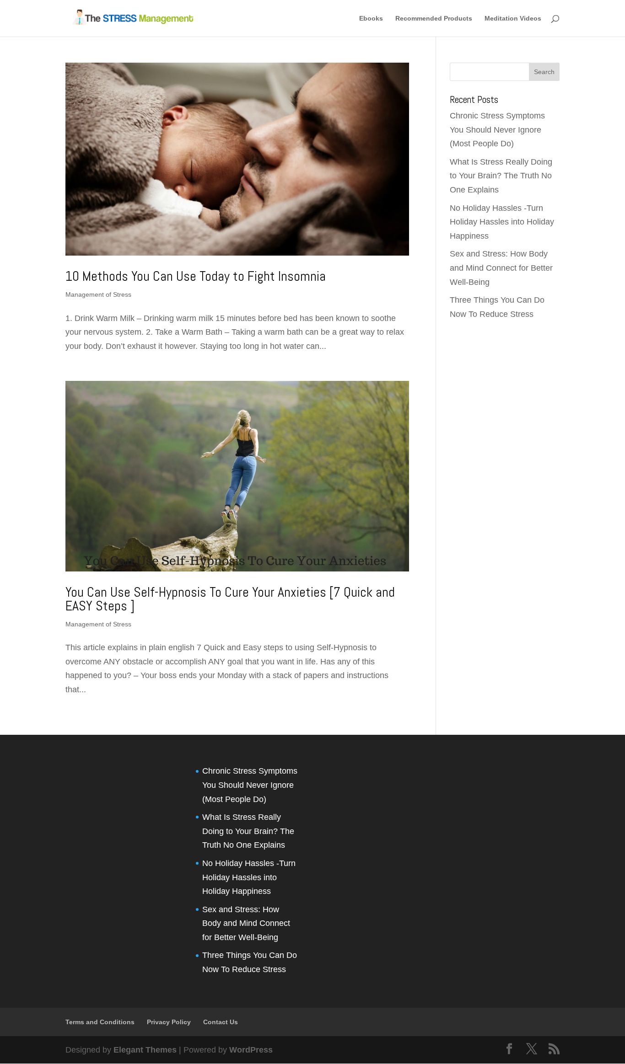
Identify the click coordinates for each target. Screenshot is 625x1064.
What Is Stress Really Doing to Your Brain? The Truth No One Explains (501, 175)
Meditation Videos (513, 18)
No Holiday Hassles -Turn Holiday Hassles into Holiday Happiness (502, 222)
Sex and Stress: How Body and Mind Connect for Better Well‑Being (501, 267)
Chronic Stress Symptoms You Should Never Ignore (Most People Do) (497, 129)
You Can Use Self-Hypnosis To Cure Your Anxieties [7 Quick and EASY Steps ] (230, 599)
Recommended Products (433, 18)
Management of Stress (98, 294)
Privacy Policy (169, 1022)
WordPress (251, 1049)
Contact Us (220, 1022)
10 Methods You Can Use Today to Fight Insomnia (195, 276)
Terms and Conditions (100, 1022)
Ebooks (371, 18)
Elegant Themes (145, 1049)
